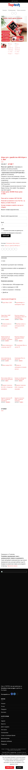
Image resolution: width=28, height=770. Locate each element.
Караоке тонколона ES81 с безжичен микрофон (19, 399)
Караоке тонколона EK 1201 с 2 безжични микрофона (6, 399)
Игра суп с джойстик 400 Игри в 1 (12, 245)
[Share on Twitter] (8, 249)
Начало (5, 10)
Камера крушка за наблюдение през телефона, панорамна (6, 338)
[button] (26, 5)
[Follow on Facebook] (12, 694)
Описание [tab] (4, 258)
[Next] (24, 28)
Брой (2, 222)
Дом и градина (5, 726)
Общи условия (5, 749)
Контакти (3, 712)
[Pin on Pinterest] (13, 249)
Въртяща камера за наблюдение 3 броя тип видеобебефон (20, 317)
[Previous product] (15, 13)
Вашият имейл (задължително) (9, 216)
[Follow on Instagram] (14, 694)
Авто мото (4, 729)
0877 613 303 (18, 198)
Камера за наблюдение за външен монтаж (20, 378)
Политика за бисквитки (14, 750)
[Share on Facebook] (5, 249)
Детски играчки (5, 738)
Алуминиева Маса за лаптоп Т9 (20, 358)
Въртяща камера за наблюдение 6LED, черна (19, 338)
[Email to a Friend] (10, 249)
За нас (3, 706)
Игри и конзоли (21, 10)
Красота (3, 724)
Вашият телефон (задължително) (10, 209)
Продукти (3, 709)
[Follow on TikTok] (17, 694)
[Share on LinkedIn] (16, 249)
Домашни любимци (6, 741)
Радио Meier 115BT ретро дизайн (6, 316)
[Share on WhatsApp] (2, 249)
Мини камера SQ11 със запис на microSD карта (7, 378)
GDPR (12, 230)
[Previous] (3, 28)
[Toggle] (26, 721)
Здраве (3, 721)
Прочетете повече (12, 566)
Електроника (11, 10)
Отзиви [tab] (3, 261)
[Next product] (12, 13)
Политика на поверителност (18, 749)
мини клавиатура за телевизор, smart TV (6, 358)
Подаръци (4, 744)
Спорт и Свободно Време (8, 735)
